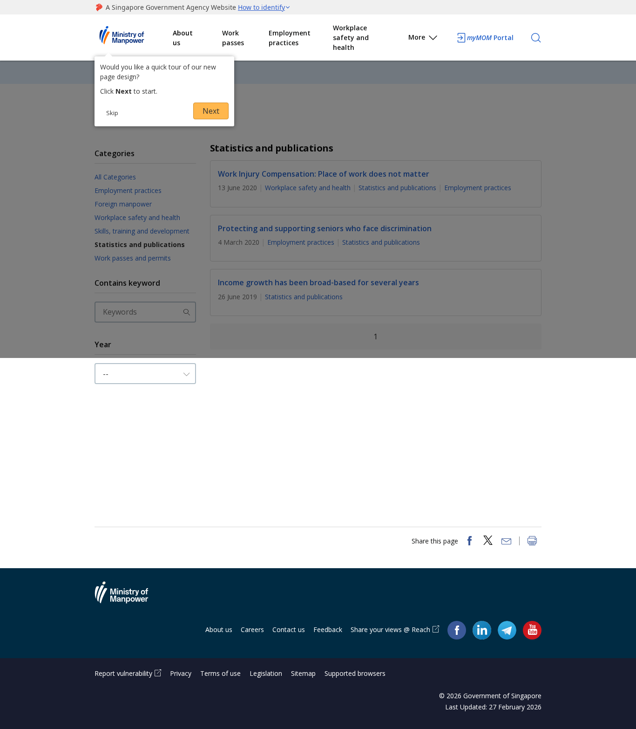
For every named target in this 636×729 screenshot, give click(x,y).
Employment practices (290, 37)
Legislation (266, 673)
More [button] (416, 37)
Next (211, 111)
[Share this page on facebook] (469, 541)
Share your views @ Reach (390, 629)
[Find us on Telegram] (507, 630)
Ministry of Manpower (128, 598)
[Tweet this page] (488, 542)
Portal (490, 37)
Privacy (180, 673)
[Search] (535, 37)
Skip (112, 113)
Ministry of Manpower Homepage (134, 38)
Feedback (327, 629)
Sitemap (303, 673)
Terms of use (220, 673)
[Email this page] (506, 542)
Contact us (288, 629)
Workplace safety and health (351, 37)
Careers (252, 629)
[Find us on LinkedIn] (482, 630)
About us (183, 37)
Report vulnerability (123, 673)
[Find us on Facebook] (456, 630)
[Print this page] (532, 541)
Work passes (233, 37)
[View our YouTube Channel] (532, 630)
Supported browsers (355, 673)
